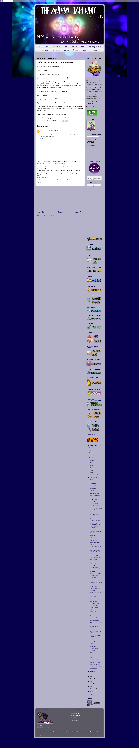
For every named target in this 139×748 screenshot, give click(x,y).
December (93, 475)
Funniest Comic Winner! (94, 608)
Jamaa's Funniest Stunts (94, 515)
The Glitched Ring (94, 499)
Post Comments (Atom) (50, 216)
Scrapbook (85, 50)
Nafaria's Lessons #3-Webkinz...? (95, 543)
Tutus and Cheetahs (95, 620)
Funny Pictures (56, 50)
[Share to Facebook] (66, 121)
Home (40, 46)
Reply (41, 139)
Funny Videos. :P (94, 659)
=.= (90, 655)
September (93, 671)
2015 (90, 468)
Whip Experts (93, 540)
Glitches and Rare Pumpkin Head (94, 604)
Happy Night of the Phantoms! (94, 482)
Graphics (75, 50)
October (92, 480)
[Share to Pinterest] (67, 121)
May (91, 681)
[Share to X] (64, 121)
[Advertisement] (60, 198)
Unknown (43, 130)
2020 (90, 455)
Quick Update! (93, 535)
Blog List (74, 46)
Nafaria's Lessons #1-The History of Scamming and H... (95, 567)
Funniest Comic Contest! (94, 649)
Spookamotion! (93, 668)
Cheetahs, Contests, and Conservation (96, 623)
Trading (94, 50)
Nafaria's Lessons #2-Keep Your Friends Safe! (95, 552)
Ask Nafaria (57, 46)
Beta (66, 46)
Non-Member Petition (95, 662)
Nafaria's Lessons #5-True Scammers (95, 502)
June (91, 679)
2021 (89, 453)
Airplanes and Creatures (93, 562)
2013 (89, 472)
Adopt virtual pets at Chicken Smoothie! (43, 727)
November (93, 477)
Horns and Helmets (95, 520)
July (91, 676)
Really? (91, 639)
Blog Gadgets (42, 735)
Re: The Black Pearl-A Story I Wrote (95, 574)
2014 (89, 470)
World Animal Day (94, 646)
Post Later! (92, 490)
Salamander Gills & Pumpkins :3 (95, 612)
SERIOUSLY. (93, 641)
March (92, 686)
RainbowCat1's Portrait (95, 592)
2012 (89, 694)
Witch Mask (93, 488)
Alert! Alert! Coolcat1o (95, 580)
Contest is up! (93, 617)
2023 (90, 448)
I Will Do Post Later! (95, 537)
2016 (90, 465)
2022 (90, 450)
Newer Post (41, 212)
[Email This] (62, 121)
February (92, 689)
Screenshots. (93, 512)
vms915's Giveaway (95, 493)
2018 (90, 460)
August (92, 674)
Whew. (91, 599)
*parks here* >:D (94, 505)
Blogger (99, 731)
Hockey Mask (93, 629)
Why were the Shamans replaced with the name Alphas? (95, 525)
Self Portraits (93, 601)
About (47, 46)
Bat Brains (92, 571)
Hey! (91, 652)
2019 (89, 458)
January (92, 691)
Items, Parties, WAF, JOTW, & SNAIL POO (96, 665)
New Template (93, 559)
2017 (89, 463)
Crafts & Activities (95, 46)
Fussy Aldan (93, 577)
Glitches (66, 50)
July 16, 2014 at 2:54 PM (52, 130)
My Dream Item (94, 486)
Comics (83, 46)
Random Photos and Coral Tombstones (95, 556)
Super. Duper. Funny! (95, 626)
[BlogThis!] (63, 121)
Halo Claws (92, 518)
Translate (98, 187)
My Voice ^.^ (93, 615)
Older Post (79, 212)
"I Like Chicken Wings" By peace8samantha (95, 547)
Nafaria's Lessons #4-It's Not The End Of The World (96, 531)
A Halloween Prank (95, 644)
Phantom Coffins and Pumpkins (95, 595)
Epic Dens (45, 50)
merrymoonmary (85, 731)
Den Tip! (92, 657)
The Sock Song (93, 586)
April (91, 684)
